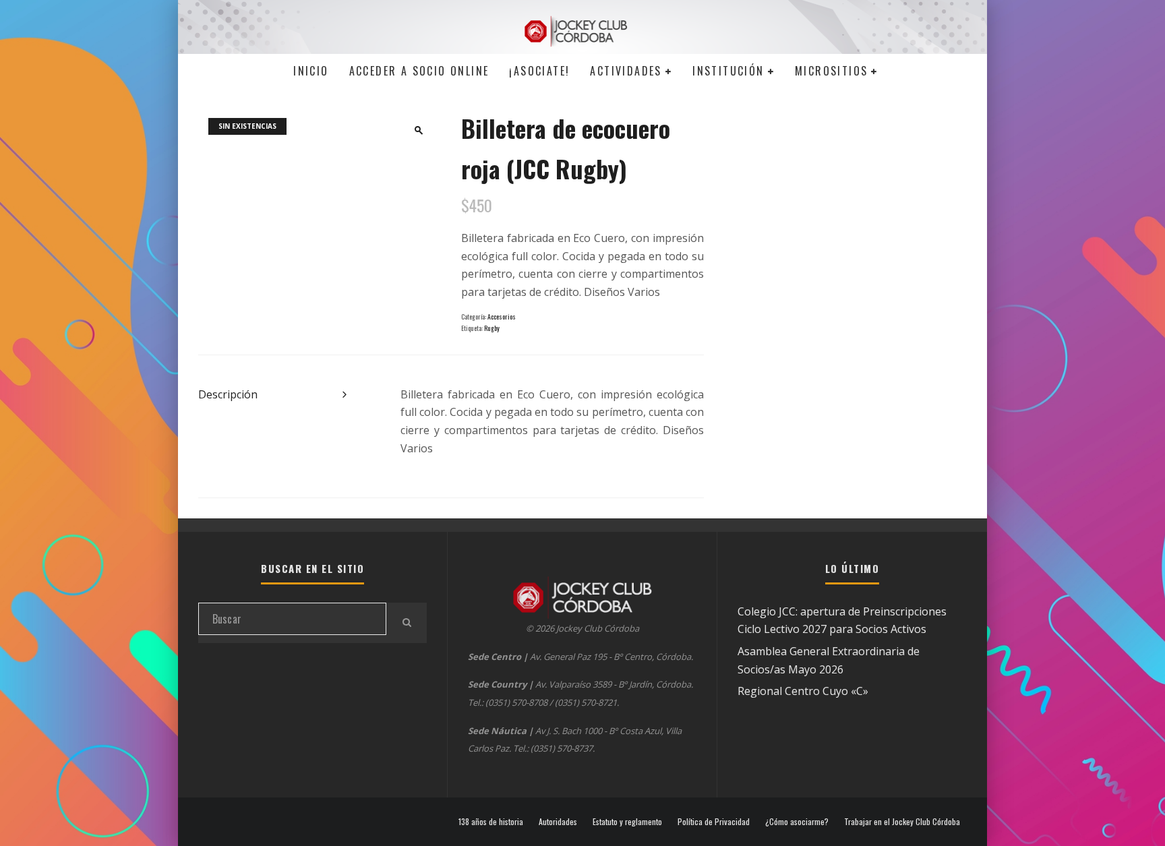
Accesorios (501, 316)
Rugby (492, 328)
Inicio (310, 71)
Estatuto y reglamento (627, 822)
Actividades (625, 71)
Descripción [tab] (228, 394)
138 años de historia (490, 822)
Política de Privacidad (714, 822)
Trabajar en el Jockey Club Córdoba (902, 822)
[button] (419, 130)
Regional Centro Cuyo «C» (803, 691)
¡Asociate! (539, 71)
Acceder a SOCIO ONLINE (419, 71)
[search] (406, 623)
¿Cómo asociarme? (797, 822)
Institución (728, 71)
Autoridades (558, 822)
